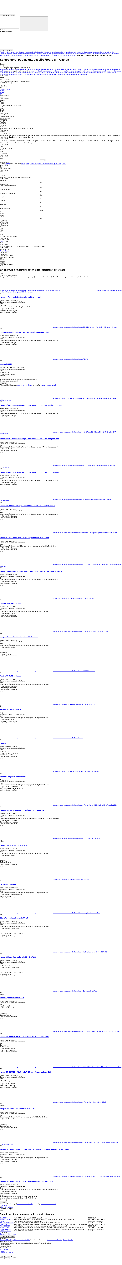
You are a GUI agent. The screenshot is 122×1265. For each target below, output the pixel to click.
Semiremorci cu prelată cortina (51, 52)
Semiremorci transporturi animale (38, 55)
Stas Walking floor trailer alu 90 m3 (14, 918)
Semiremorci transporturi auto (101, 53)
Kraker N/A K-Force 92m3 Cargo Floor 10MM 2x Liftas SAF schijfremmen (29, 439)
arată (2, 262)
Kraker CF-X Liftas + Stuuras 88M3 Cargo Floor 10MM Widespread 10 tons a (31, 571)
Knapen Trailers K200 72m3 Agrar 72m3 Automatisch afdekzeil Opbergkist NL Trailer (34, 1149)
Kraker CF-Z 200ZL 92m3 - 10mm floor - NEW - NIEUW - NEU (24, 1037)
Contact (13, 1234)
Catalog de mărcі (68, 1240)
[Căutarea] (34, 23)
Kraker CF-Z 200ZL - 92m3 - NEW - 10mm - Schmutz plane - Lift (25, 1072)
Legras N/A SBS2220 (8, 884)
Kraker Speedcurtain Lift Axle (12, 998)
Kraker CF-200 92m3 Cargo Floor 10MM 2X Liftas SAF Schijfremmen (27, 506)
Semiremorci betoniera (21, 55)
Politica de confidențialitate (21, 1240)
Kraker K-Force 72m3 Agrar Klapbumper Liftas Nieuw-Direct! (24, 538)
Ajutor (9, 1234)
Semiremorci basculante (68, 52)
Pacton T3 (3, 1221)
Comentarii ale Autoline (54, 1240)
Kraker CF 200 (4, 1227)
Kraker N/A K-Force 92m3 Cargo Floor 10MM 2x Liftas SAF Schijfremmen (29, 472)
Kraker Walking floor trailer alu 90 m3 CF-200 (18, 957)
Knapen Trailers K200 (7, 1223)
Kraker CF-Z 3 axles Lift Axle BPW (14, 845)
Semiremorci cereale (56, 55)
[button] (61, 40)
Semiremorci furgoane (49, 53)
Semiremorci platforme (34, 53)
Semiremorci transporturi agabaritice (88, 52)
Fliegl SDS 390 (5, 1226)
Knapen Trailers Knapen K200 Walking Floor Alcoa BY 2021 (24, 810)
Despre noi (3, 1234)
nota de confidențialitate (25, 385)
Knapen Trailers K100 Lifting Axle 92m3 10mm (19, 637)
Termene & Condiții (6, 1240)
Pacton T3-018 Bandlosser (11, 603)
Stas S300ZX (4, 1224)
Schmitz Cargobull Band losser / (13, 777)
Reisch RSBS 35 (5, 1231)
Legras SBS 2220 (5, 1229)
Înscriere (3, 383)
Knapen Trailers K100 (7, 1219)
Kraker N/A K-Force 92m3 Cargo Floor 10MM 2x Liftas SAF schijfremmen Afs (31, 405)
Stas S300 (3, 1218)
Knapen (3, 743)
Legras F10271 (6, 364)
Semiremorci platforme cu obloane (67, 53)
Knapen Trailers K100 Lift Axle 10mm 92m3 (17, 1109)
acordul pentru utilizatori (48, 385)
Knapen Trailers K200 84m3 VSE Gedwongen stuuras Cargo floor (26, 1181)
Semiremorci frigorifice (107, 52)
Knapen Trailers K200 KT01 (11, 709)
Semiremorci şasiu (69, 55)
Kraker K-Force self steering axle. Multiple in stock (20, 297)
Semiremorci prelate (84, 53)
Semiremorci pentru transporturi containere (13, 53)
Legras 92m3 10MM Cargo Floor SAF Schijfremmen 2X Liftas (24, 332)
